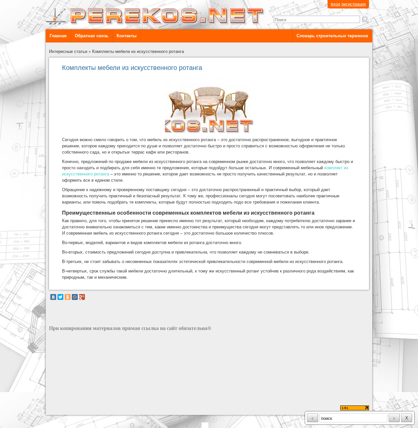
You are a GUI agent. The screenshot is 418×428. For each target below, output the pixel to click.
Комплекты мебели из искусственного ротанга (138, 51)
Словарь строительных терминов (332, 35)
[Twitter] (60, 297)
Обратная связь (91, 35)
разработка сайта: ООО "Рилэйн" (82, 408)
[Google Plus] (82, 297)
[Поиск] (365, 19)
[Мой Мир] (75, 297)
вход (335, 4)
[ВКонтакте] (53, 297)
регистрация (354, 4)
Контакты (127, 35)
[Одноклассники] (68, 297)
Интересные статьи (68, 51)
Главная (58, 35)
